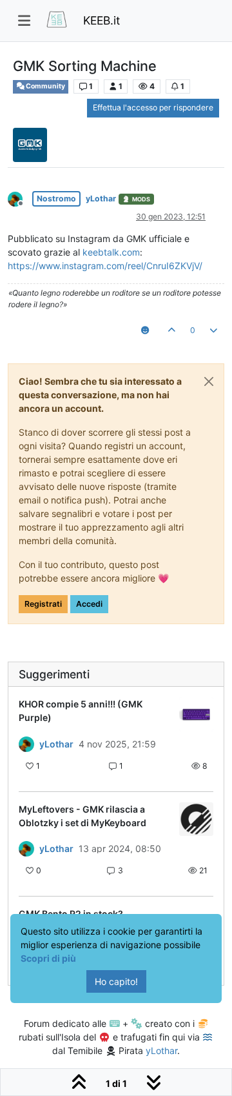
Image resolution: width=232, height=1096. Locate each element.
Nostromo (56, 198)
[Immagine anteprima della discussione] (196, 714)
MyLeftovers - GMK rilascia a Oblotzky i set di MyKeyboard (82, 816)
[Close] (209, 381)
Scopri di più (48, 958)
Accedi (89, 604)
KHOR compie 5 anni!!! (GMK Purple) (80, 710)
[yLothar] (26, 744)
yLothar (101, 198)
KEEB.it (101, 20)
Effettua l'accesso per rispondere (153, 107)
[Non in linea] (20, 197)
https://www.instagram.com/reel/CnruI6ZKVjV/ (105, 265)
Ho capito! (116, 981)
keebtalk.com (111, 252)
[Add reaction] (144, 330)
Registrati (43, 604)
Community (44, 86)
